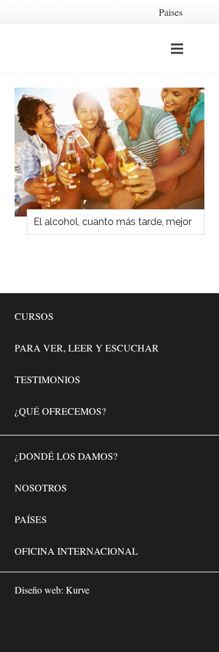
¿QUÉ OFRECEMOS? (60, 410)
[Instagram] (156, 625)
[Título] (192, 625)
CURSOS (34, 316)
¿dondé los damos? (66, 455)
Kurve (77, 589)
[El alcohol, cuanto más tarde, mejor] (109, 152)
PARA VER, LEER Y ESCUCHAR (87, 347)
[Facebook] (119, 625)
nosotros (41, 487)
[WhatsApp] (83, 625)
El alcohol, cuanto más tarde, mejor (112, 221)
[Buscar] (202, 48)
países (31, 519)
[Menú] (177, 48)
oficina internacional (76, 550)
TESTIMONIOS (47, 379)
